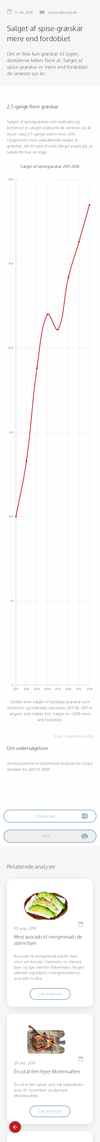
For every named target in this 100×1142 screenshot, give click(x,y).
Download (46, 816)
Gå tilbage (15, 1125)
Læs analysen (50, 994)
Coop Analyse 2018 (78, 736)
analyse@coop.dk (62, 12)
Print (46, 835)
